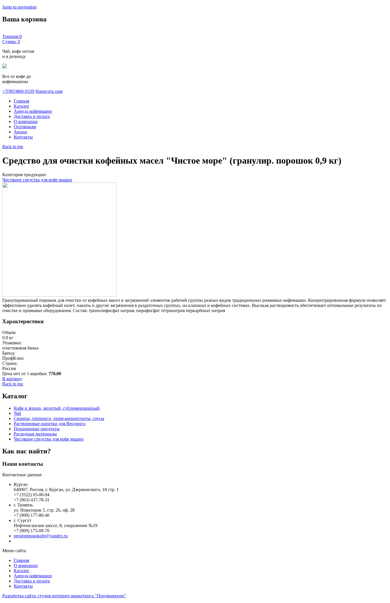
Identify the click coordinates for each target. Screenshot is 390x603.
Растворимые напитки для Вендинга (49, 423)
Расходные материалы (35, 433)
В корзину (12, 378)
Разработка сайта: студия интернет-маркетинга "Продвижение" (64, 595)
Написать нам (49, 91)
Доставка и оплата (32, 116)
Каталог (21, 106)
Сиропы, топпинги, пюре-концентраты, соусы (59, 418)
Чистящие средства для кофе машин (37, 179)
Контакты (23, 136)
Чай (17, 413)
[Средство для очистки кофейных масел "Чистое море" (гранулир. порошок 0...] (59, 295)
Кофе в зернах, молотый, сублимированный (57, 408)
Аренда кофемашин (33, 111)
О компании (26, 121)
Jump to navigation (19, 7)
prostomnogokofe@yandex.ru (41, 535)
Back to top (12, 146)
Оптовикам (25, 126)
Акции (20, 131)
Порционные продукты (37, 428)
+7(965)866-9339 (18, 91)
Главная (21, 101)
